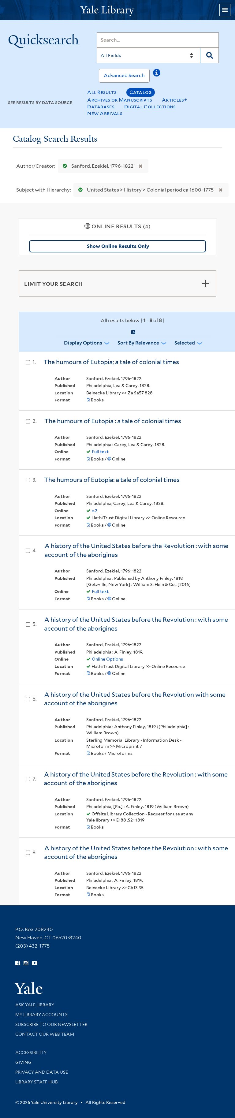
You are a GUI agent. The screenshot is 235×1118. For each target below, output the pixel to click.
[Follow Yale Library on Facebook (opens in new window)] (17, 963)
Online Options (107, 659)
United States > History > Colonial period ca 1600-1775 (150, 190)
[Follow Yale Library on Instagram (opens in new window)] (26, 963)
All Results (102, 92)
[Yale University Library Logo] (117, 10)
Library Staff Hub (36, 1081)
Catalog (140, 92)
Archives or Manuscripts (119, 100)
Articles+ (174, 100)
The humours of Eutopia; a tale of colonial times (111, 362)
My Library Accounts (41, 1014)
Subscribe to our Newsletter (51, 1024)
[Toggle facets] (205, 283)
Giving (23, 1062)
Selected (184, 343)
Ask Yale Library (34, 1004)
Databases (100, 107)
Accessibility (31, 1052)
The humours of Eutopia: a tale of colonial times (112, 479)
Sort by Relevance (138, 343)
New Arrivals (104, 113)
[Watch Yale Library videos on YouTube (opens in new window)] (34, 963)
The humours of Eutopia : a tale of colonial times (112, 421)
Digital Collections (150, 107)
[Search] (209, 55)
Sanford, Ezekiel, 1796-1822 (102, 166)
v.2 (94, 510)
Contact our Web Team (44, 1034)
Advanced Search (124, 75)
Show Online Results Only (118, 246)
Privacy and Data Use (41, 1072)
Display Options (83, 343)
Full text (100, 451)
